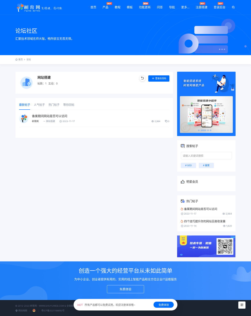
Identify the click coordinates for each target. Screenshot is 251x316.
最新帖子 (24, 104)
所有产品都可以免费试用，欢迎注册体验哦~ (106, 304)
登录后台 (219, 7)
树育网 (35, 121)
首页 (93, 7)
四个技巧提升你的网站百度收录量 (204, 221)
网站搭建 (50, 121)
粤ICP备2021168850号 (52, 310)
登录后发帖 (160, 78)
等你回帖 (68, 104)
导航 (172, 7)
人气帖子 (39, 104)
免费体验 (164, 304)
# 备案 (206, 165)
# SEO (188, 165)
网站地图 (22, 310)
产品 (105, 7)
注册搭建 (201, 7)
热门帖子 (54, 104)
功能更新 (145, 7)
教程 (118, 7)
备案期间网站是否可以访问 (49, 116)
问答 (160, 7)
